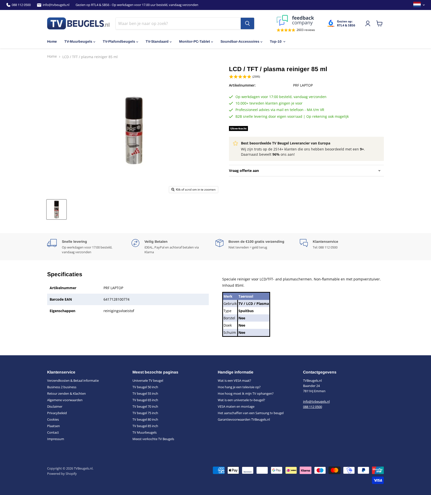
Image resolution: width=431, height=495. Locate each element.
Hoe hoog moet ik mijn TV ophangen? (246, 393)
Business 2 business (61, 387)
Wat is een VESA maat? (234, 380)
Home (52, 41)
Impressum (55, 439)
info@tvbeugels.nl (56, 5)
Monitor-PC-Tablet (194, 41)
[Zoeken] (247, 23)
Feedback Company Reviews (296, 20)
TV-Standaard (157, 41)
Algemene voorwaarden (65, 400)
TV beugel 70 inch (145, 406)
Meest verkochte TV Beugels (153, 439)
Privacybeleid (57, 413)
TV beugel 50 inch (145, 387)
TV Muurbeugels (144, 432)
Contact (53, 432)
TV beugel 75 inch (145, 413)
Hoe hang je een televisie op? (239, 387)
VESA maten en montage (236, 406)
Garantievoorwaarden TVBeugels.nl (244, 419)
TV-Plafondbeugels (119, 41)
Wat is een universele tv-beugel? (241, 400)
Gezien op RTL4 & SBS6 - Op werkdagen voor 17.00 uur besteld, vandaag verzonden (137, 5)
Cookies (53, 419)
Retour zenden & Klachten (66, 393)
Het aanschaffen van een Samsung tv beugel (251, 413)
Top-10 (276, 41)
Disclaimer (54, 406)
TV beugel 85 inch (145, 426)
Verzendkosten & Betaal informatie (73, 380)
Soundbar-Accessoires (239, 41)
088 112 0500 (21, 5)
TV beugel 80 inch (145, 419)
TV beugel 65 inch (145, 400)
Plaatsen (53, 426)
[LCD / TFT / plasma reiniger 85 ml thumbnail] (56, 209)
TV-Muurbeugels (78, 41)
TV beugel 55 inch (145, 393)
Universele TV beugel (147, 380)
